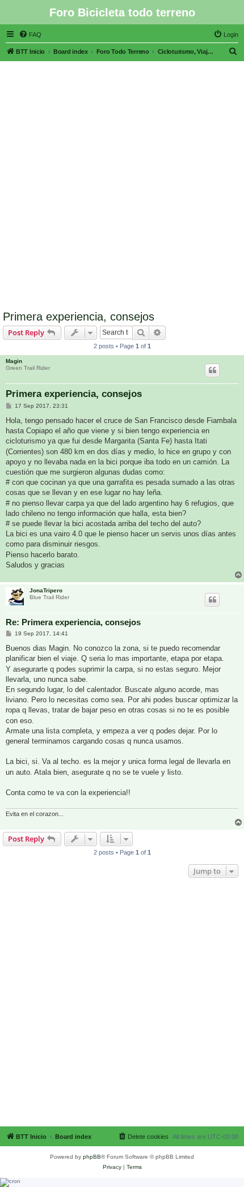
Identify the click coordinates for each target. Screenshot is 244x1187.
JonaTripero (46, 590)
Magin (14, 361)
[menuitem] (30, 34)
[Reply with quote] (212, 370)
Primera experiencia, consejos (78, 316)
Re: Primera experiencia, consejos (73, 622)
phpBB (92, 1157)
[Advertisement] (122, 183)
